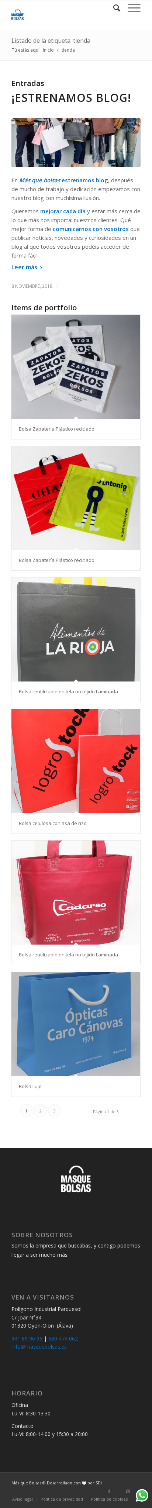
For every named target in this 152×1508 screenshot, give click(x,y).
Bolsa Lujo (30, 1086)
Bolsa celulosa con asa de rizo (53, 823)
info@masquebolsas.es (39, 1346)
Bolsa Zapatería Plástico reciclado (56, 428)
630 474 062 (63, 1338)
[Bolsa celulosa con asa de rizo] (75, 761)
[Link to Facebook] (109, 1491)
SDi (99, 1482)
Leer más (24, 267)
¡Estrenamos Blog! (71, 97)
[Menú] (130, 7)
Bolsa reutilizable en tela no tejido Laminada (68, 691)
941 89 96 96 (26, 1338)
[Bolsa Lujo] (75, 1024)
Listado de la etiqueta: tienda (50, 41)
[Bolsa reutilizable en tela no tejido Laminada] (75, 629)
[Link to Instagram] (127, 1491)
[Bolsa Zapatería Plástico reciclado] (75, 367)
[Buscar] (113, 7)
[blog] (76, 142)
